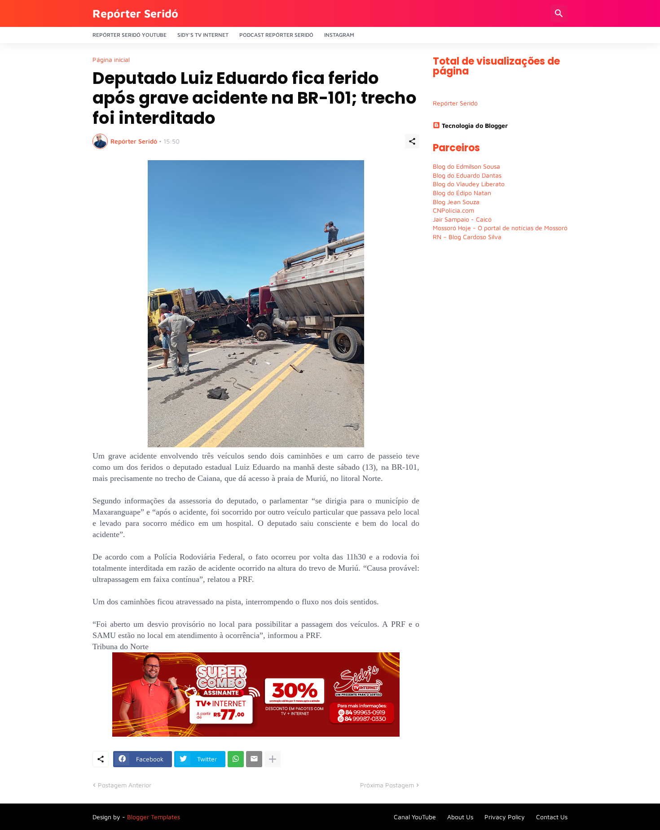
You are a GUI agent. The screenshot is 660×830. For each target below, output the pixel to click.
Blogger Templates (153, 817)
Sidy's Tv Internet (203, 34)
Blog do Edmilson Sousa (466, 166)
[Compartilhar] (412, 141)
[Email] (254, 759)
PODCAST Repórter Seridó (276, 34)
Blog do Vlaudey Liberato (469, 184)
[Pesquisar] (559, 13)
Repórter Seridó (135, 13)
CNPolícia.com (453, 210)
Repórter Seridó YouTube (129, 34)
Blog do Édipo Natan (462, 193)
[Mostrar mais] (272, 759)
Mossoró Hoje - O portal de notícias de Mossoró (500, 228)
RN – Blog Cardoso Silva (467, 236)
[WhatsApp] (236, 759)
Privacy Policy (504, 817)
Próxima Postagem (387, 785)
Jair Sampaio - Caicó (462, 219)
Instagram (339, 34)
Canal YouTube (415, 817)
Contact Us (552, 817)
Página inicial (111, 60)
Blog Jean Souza (456, 201)
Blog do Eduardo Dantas (467, 175)
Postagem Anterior (124, 785)
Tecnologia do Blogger (475, 125)
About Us (460, 817)
